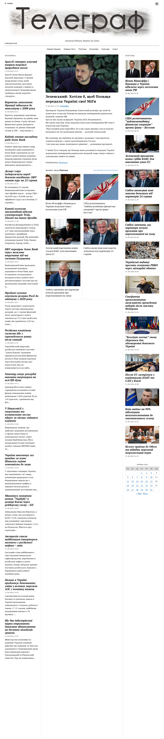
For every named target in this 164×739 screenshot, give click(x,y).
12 (128, 481)
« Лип (139, 493)
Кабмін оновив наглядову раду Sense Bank (21, 138)
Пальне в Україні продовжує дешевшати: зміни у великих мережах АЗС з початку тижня (21, 584)
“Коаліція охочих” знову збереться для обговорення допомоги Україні (141, 342)
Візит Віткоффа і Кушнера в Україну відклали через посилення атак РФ (61, 206)
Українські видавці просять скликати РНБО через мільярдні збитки (141, 265)
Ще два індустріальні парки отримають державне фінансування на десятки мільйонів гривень (20, 626)
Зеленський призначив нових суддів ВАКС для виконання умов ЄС (62, 251)
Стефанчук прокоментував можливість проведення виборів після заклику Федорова (141, 302)
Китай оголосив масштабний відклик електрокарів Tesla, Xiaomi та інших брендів (21, 213)
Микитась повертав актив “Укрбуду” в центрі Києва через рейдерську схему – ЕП (19, 500)
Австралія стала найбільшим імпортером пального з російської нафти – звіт (21, 541)
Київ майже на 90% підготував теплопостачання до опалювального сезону (139, 414)
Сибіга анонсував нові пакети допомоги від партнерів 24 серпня (100, 251)
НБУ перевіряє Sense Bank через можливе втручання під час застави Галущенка (21, 254)
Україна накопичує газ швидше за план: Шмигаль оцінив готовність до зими (19, 460)
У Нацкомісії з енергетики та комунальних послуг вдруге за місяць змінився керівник (21, 414)
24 (151, 485)
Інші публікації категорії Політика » (105, 170)
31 (151, 489)
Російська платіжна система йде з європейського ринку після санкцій (18, 335)
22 (142, 485)
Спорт (115, 49)
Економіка (93, 49)
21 (137, 485)
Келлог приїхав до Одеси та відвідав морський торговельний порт (141, 449)
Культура (105, 49)
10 (151, 477)
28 (137, 489)
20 (132, 485)
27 (132, 489)
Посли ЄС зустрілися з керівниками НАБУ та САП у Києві (139, 377)
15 (142, 481)
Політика (82, 49)
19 (128, 485)
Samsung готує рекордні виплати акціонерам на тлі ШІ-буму (20, 377)
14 (137, 481)
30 (146, 489)
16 (146, 481)
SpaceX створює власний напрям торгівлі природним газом (21, 64)
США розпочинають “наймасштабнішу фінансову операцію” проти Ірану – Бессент (99, 208)
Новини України (54, 49)
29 (142, 489)
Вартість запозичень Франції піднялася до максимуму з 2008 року (20, 105)
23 (146, 485)
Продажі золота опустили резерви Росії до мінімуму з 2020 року (21, 295)
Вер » (145, 493)
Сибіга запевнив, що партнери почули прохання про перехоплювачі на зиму (62, 292)
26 (128, 489)
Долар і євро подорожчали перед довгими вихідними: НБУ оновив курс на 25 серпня (21, 176)
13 (132, 481)
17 (151, 481)
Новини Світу (69, 49)
